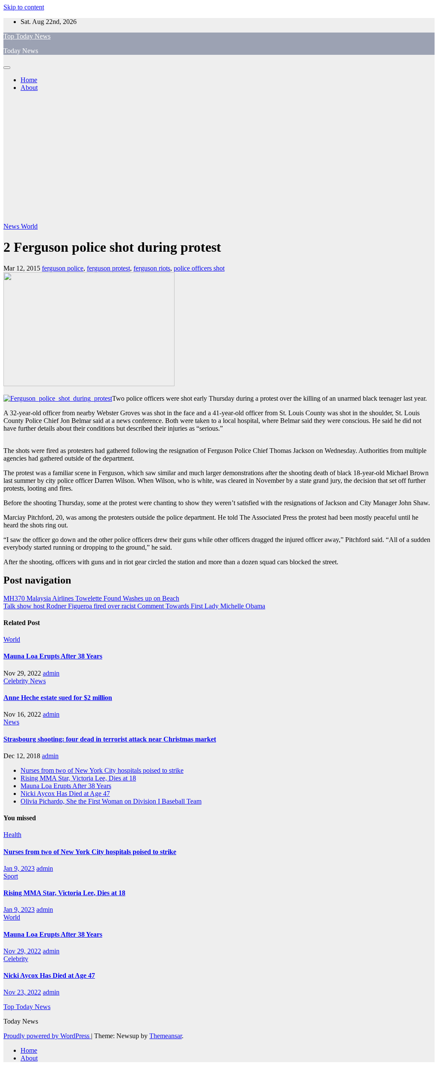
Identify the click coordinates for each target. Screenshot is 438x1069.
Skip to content (23, 7)
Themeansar (165, 1035)
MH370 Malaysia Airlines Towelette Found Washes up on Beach (91, 598)
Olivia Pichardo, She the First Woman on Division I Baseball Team (111, 801)
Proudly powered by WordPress (47, 1035)
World (29, 226)
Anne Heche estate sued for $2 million (57, 697)
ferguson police (62, 268)
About (29, 87)
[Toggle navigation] (6, 67)
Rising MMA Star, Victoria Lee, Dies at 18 (78, 778)
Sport (10, 876)
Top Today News (26, 36)
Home (29, 79)
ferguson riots (151, 268)
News (12, 226)
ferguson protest (108, 268)
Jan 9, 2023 (19, 868)
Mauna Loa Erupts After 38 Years (52, 656)
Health (12, 834)
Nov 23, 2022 (22, 992)
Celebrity (16, 681)
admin (51, 673)
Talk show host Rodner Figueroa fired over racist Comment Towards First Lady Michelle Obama (134, 606)
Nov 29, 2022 (22, 951)
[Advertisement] (219, 158)
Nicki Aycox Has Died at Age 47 (65, 793)
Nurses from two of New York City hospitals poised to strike (102, 770)
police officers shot (199, 268)
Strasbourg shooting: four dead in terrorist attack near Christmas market (109, 739)
